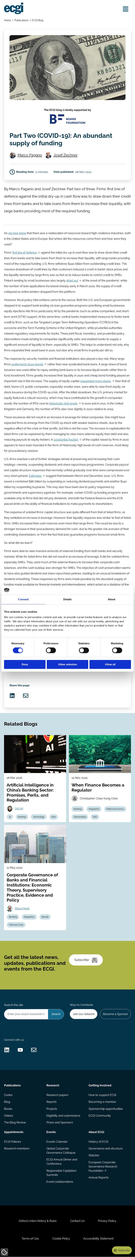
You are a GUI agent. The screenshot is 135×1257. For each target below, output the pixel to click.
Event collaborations (59, 1181)
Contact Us (77, 1221)
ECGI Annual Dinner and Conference (61, 1161)
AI (10, 817)
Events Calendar (57, 1141)
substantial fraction (66, 439)
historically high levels (63, 403)
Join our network (84, 1014)
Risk (54, 817)
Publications (21, 20)
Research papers (57, 1095)
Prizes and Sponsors (59, 1122)
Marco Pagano (30, 155)
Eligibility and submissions (63, 1115)
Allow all (110, 664)
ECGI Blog (37, 20)
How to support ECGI (102, 1095)
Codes (8, 1095)
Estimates (35, 476)
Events (51, 1132)
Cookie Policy (61, 1238)
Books (8, 1108)
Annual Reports (99, 1177)
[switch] (51, 650)
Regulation (94, 809)
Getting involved (100, 1085)
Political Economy (115, 809)
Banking (22, 817)
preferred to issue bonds (27, 364)
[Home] (13, 8)
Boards (45, 917)
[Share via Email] (25, 695)
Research (52, 1085)
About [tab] (111, 599)
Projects (51, 1108)
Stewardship (80, 817)
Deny (25, 664)
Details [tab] (67, 599)
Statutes (94, 1155)
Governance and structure (106, 1148)
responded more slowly (95, 381)
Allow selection (67, 664)
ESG (95, 817)
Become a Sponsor (115, 1014)
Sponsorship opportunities (106, 1108)
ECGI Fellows (12, 1141)
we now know (17, 233)
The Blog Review (15, 1122)
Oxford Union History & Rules (38, 1221)
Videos (8, 1115)
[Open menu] (125, 9)
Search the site (13, 1005)
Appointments (13, 1132)
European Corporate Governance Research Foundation (103, 1166)
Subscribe (81, 960)
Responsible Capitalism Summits (61, 1173)
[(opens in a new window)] (12, 695)
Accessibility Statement (98, 1238)
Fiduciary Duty (16, 925)
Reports (51, 1101)
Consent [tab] (23, 599)
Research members (17, 1148)
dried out (72, 280)
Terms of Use (30, 1238)
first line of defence (24, 252)
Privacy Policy (107, 1221)
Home (7, 20)
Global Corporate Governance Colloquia (60, 1150)
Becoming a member (102, 1101)
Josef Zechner (65, 155)
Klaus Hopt (22, 908)
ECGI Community (100, 1115)
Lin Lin (19, 808)
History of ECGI (98, 1141)
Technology (38, 817)
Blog (7, 1101)
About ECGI (96, 1132)
